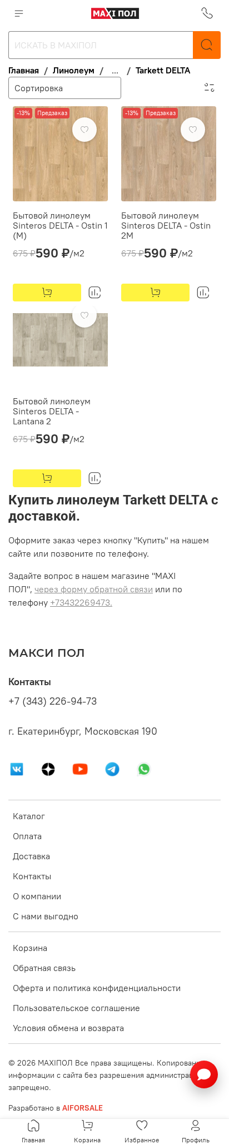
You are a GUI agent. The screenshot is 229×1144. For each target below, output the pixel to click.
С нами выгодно (45, 916)
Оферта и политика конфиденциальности (97, 987)
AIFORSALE (82, 1108)
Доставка (31, 855)
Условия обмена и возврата (68, 1027)
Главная (23, 70)
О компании (37, 896)
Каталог (29, 815)
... (115, 70)
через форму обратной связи (93, 589)
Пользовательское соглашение (76, 1007)
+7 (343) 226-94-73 (52, 701)
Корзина (30, 947)
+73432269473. (81, 602)
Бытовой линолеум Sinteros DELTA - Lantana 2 (52, 411)
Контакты (32, 875)
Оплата (27, 835)
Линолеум (73, 70)
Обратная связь (44, 967)
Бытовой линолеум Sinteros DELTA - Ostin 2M (166, 225)
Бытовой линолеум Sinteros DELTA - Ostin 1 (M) (60, 225)
